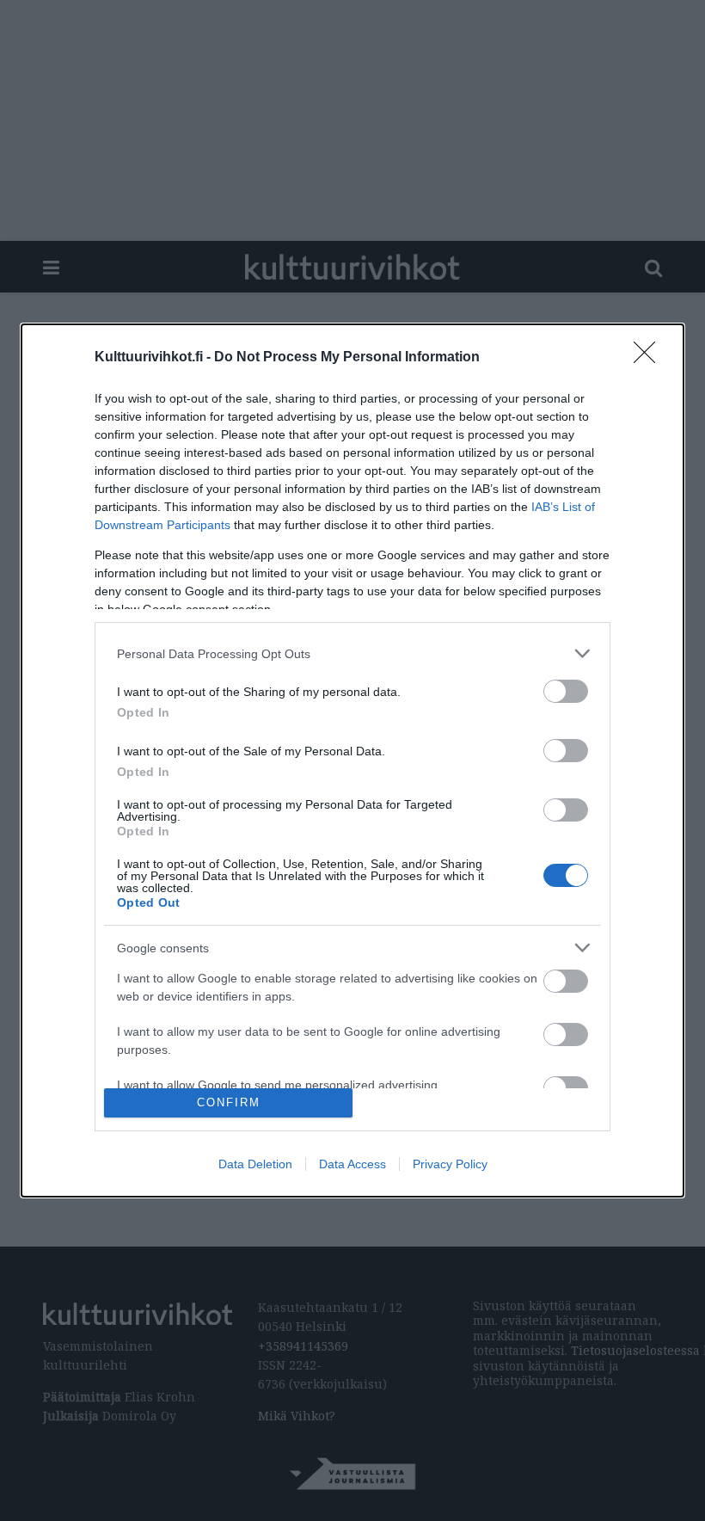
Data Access (352, 1164)
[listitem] (352, 653)
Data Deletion (255, 1164)
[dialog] (352, 760)
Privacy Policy (450, 1164)
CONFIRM (229, 1102)
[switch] (565, 691)
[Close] (650, 358)
